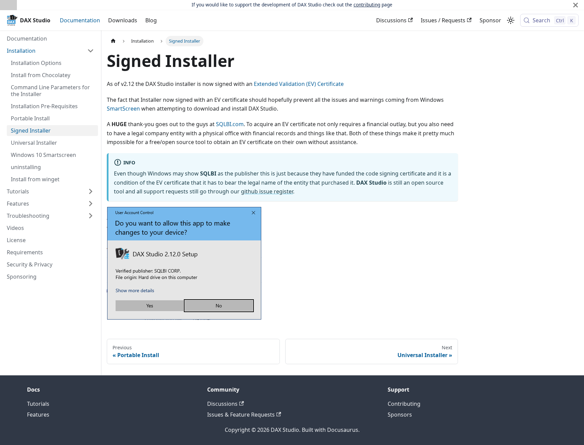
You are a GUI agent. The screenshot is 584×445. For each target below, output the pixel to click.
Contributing (404, 403)
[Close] (575, 5)
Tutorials (38, 403)
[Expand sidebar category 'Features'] (90, 203)
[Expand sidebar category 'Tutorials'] (90, 191)
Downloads (122, 20)
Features (38, 414)
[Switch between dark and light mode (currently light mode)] (510, 20)
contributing (367, 4)
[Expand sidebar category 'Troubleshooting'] (90, 215)
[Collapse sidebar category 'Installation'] (90, 50)
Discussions (391, 20)
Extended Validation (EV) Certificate (299, 84)
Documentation (80, 20)
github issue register (267, 191)
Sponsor (490, 20)
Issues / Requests (443, 20)
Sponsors (400, 414)
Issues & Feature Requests (241, 414)
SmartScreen (123, 108)
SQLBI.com (230, 124)
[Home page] (113, 41)
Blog (151, 20)
